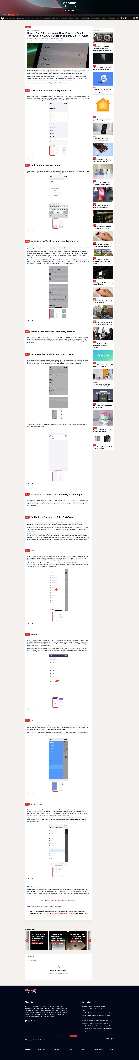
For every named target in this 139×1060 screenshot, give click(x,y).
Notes (50, 70)
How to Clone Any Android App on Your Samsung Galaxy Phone (97, 1010)
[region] (58, 123)
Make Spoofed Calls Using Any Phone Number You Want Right (97, 1025)
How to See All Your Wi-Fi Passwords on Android (93, 1003)
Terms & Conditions (29, 1033)
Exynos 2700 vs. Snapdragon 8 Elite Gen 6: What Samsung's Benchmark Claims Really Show (102, 48)
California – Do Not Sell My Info (57, 1033)
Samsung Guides (63, 18)
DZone (111, 1046)
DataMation (83, 1046)
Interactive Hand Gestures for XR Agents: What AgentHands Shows (102, 323)
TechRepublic (57, 1046)
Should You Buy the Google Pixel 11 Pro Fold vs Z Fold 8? (102, 447)
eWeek (70, 1046)
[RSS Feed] (34, 1018)
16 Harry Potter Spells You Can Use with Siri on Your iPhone (96, 1012)
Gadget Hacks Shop (10, 18)
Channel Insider (98, 1046)
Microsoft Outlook (66, 807)
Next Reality (18, 14)
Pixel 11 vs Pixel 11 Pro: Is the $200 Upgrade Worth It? (103, 301)
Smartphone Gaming (115, 18)
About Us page (50, 1013)
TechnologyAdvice (42, 1046)
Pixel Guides (54, 18)
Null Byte (24, 14)
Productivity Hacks (95, 18)
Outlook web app (34, 809)
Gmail (34, 553)
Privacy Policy (39, 1033)
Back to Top (108, 1036)
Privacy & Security (84, 18)
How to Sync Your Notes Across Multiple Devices (62, 898)
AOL (34, 723)
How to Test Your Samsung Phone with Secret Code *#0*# (96, 1020)
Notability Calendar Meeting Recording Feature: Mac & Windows (101, 345)
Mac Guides (47, 18)
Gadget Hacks (11, 14)
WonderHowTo (4, 14)
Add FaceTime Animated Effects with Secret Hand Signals (95, 1017)
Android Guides (29, 18)
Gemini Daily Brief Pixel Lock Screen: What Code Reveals (101, 139)
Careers (71, 1033)
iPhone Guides (38, 18)
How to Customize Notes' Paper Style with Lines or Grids (51, 83)
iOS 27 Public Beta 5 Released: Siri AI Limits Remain (102, 406)
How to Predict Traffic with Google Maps (91, 1015)
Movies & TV (105, 18)
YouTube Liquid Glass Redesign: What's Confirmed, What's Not (102, 227)
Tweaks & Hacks (73, 18)
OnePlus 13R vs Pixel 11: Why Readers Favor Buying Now (101, 206)
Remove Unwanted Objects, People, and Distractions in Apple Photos (96, 1006)
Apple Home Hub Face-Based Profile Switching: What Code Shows (101, 261)
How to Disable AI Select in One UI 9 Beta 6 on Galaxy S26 (103, 365)
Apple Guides (20, 18)
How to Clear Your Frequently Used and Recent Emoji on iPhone (97, 1023)
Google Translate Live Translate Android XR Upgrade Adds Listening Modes (102, 91)
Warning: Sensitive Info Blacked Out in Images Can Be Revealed (97, 1028)
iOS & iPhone (69, 10)
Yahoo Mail (36, 637)
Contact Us (45, 1033)
